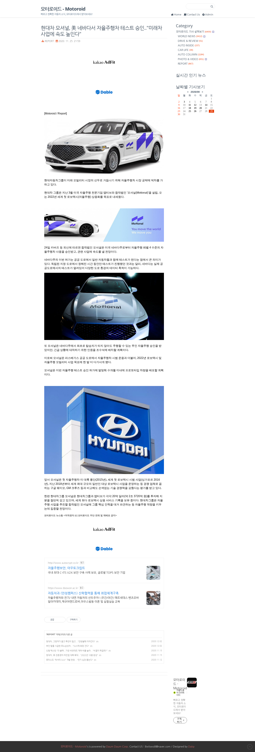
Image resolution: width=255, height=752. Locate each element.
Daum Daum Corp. (117, 746)
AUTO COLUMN (191, 54)
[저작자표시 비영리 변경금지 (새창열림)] (85, 619)
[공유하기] (57, 619)
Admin (209, 14)
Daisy (191, 746)
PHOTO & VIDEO (191, 58)
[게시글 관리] (62, 619)
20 (200, 108)
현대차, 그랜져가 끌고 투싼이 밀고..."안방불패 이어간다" (70, 641)
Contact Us (193, 14)
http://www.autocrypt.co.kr (63, 562)
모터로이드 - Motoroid (63, 9)
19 (195, 108)
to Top (249, 746)
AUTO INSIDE (189, 45)
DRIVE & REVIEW (190, 40)
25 (190, 111)
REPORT (49, 41)
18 (190, 108)
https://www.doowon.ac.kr (63, 588)
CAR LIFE (185, 49)
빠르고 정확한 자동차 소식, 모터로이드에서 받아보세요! (179, 706)
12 (195, 104)
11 (190, 104)
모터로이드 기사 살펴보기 (193, 31)
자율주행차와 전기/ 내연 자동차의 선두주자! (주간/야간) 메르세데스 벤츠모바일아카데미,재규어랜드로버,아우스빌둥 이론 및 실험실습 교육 (93, 599)
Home (177, 14)
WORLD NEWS (190, 36)
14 (206, 104)
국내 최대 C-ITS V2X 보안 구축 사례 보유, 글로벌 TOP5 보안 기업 (86, 572)
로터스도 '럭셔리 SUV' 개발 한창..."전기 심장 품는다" (69, 660)
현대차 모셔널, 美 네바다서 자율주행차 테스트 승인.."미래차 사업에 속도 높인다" (101, 30)
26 (195, 111)
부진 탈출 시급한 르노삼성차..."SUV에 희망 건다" (67, 646)
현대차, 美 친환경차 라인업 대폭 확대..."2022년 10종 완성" (72, 655)
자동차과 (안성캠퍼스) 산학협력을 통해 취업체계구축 (83, 593)
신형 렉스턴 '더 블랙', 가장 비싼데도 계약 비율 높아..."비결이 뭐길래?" (77, 650)
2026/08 (195, 91)
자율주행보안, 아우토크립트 (66, 568)
